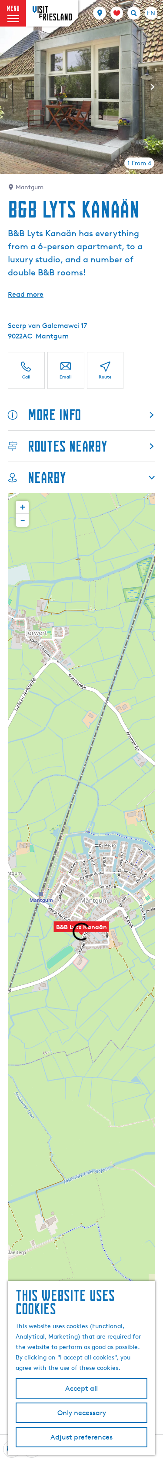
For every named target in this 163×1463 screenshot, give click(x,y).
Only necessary (81, 1413)
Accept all (81, 1388)
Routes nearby (67, 446)
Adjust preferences (81, 1437)
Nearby (47, 477)
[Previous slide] (10, 87)
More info (54, 414)
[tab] (139, 163)
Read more (25, 294)
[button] (22, 507)
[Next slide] (152, 87)
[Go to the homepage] (52, 13)
